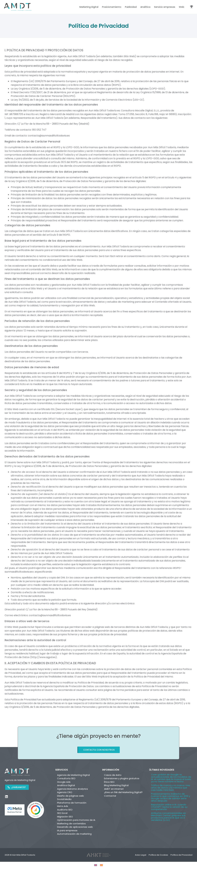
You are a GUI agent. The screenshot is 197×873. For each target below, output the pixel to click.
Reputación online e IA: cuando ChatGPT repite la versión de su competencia (169, 807)
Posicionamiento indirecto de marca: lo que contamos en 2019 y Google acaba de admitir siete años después (170, 797)
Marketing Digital (88, 6)
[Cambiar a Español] (101, 865)
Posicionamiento (111, 6)
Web (181, 6)
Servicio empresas (164, 6)
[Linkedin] (6, 796)
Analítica (145, 6)
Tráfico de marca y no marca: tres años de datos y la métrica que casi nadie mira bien (170, 788)
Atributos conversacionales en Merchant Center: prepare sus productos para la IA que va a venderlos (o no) (168, 816)
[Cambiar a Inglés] (95, 865)
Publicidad (131, 6)
